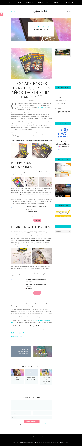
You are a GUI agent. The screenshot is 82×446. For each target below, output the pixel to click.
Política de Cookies (55, 442)
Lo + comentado (65, 91)
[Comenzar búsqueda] (66, 11)
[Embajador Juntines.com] (62, 138)
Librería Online (68, 2)
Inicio (10, 2)
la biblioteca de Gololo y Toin (17, 332)
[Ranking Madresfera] (63, 149)
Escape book (16, 331)
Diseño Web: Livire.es (64, 442)
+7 (34, 27)
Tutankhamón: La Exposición (60, 96)
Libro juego (18, 333)
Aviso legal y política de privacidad (43, 442)
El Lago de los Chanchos (46, 379)
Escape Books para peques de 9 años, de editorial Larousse (62, 113)
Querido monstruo (60, 100)
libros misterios (14, 336)
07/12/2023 (17, 381)
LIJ (48, 27)
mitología (21, 336)
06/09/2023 (46, 383)
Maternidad (29, 2)
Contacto (56, 2)
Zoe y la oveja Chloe (41, 30)
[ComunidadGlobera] (63, 141)
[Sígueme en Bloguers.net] (63, 128)
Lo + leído (57, 91)
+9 (36, 27)
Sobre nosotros (43, 2)
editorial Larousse (43, 107)
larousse (13, 333)
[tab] (57, 92)
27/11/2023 (32, 381)
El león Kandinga (60, 103)
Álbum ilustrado (42, 27)
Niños (19, 2)
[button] (1, 14)
